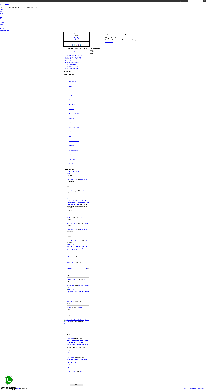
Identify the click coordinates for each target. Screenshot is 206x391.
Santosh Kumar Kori (72, 223)
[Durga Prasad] (66, 106)
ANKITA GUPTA (71, 268)
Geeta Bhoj (71, 118)
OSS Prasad (70, 313)
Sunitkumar (81, 320)
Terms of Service (201, 388)
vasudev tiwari (83, 179)
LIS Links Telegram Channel (72, 59)
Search (204, 1)
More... (76, 384)
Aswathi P (71, 95)
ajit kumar (69, 307)
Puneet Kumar (70, 357)
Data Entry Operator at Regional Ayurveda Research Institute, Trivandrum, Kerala (77, 361)
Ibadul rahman (72, 131)
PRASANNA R (83, 268)
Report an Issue (192, 388)
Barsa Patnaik (70, 301)
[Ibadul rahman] (66, 134)
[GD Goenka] (66, 111)
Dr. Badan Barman (71, 371)
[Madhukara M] (66, 157)
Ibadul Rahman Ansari (74, 127)
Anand (70, 86)
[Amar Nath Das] (66, 84)
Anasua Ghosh (70, 285)
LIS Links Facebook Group (72, 64)
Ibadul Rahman (72, 122)
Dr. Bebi (69, 217)
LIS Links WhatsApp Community (74, 57)
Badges (184, 388)
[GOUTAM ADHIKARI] (66, 116)
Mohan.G (71, 163)
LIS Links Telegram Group (72, 61)
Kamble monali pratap (74, 141)
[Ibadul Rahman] (66, 125)
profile (68, 173)
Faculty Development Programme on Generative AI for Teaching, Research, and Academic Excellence (78, 342)
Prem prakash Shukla (72, 320)
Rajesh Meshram (71, 256)
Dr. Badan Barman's (83, 285)
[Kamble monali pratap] (66, 143)
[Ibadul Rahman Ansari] (66, 129)
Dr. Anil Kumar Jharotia (73, 240)
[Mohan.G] (66, 166)
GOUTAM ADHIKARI (74, 113)
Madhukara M (72, 154)
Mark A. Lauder (72, 159)
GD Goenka (71, 109)
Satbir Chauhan (71, 197)
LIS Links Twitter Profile (71, 66)
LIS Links (4, 4)
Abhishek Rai (72, 77)
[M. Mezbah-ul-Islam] (66, 152)
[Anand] (66, 88)
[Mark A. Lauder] (66, 161)
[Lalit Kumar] (66, 148)
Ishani (70, 136)
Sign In (185, 1)
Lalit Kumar (71, 145)
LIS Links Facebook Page (71, 62)
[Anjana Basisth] (66, 93)
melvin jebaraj (70, 338)
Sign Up (181, 1)
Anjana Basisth (72, 90)
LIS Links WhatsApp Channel (73, 55)
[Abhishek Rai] (66, 79)
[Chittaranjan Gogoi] (66, 102)
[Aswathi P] (66, 97)
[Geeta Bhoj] (66, 120)
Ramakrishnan (83, 229)
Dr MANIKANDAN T (73, 171)
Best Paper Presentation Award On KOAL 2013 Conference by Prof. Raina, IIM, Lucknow (77, 248)
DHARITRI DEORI (72, 179)
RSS (64, 385)
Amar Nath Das (72, 81)
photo (87, 240)
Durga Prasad (72, 104)
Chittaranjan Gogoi (73, 100)
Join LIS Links (109, 42)
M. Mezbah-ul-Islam (73, 150)
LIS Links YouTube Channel (72, 68)
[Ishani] (66, 138)
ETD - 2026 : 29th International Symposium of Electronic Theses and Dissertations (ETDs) (78, 202)
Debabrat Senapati (71, 279)
